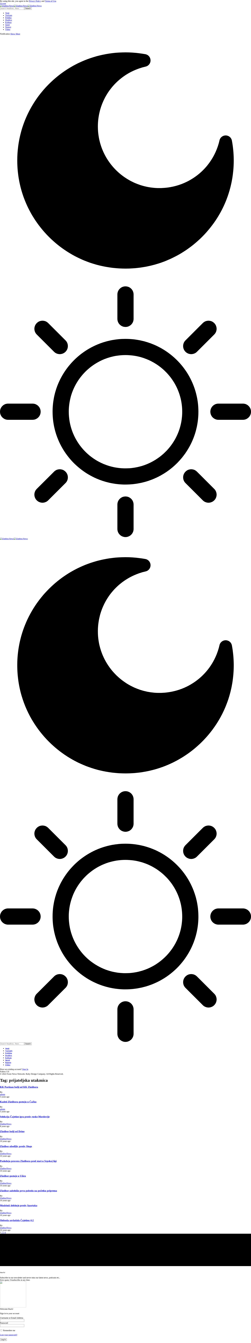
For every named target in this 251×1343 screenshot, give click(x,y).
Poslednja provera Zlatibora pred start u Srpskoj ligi (28, 1161)
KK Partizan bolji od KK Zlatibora (19, 1087)
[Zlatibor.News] (21, 6)
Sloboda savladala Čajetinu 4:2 (17, 1220)
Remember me (9, 1330)
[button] (3, 3)
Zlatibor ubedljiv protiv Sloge (16, 1146)
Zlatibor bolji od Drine (12, 1131)
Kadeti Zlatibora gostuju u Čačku (18, 1101)
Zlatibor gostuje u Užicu (13, 1176)
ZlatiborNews (5, 1124)
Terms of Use (50, 1)
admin (2, 1094)
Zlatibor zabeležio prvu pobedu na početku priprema (28, 1190)
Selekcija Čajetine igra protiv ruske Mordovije (25, 1116)
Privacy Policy (35, 1)
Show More (15, 34)
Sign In (25, 1069)
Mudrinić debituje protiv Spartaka (18, 1205)
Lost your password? (8, 1335)
